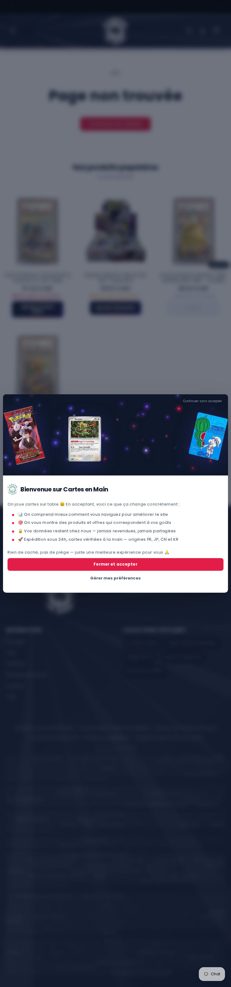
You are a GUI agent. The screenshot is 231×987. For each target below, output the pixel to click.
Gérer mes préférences (115, 578)
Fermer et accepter (115, 564)
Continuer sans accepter (202, 401)
